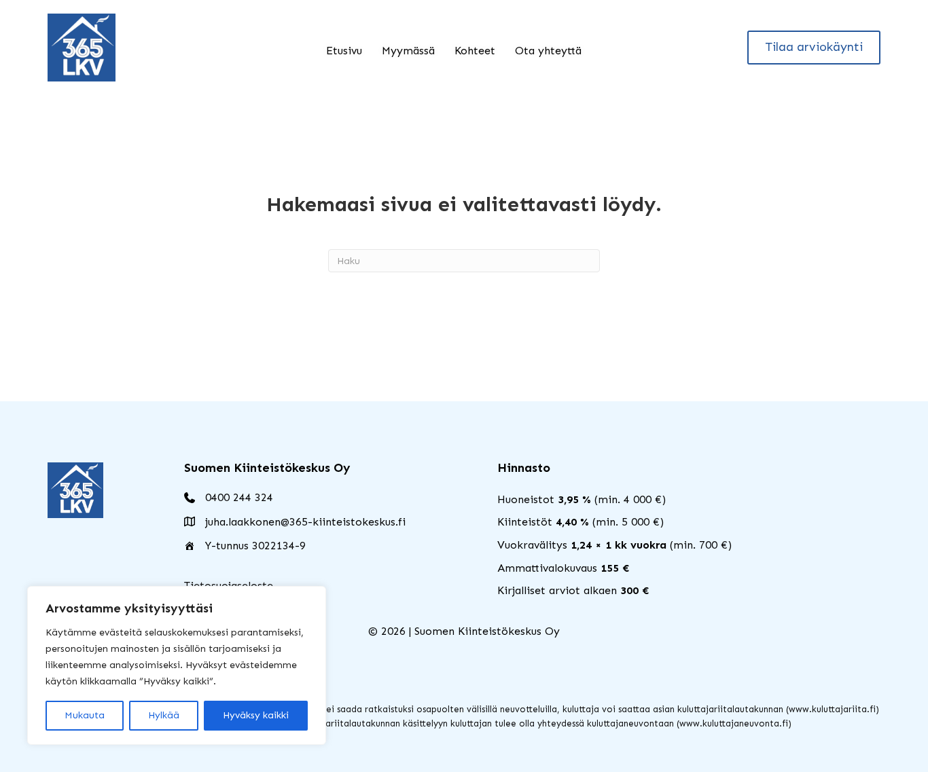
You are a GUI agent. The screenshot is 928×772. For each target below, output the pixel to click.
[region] (176, 665)
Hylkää (163, 715)
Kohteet (474, 50)
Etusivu (344, 50)
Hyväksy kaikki (256, 715)
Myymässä (408, 50)
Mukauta (85, 715)
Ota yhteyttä (548, 50)
